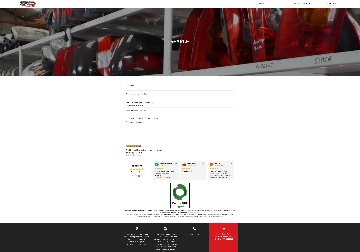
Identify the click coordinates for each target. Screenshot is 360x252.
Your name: (130, 85)
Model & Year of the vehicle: (136, 111)
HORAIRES (279, 4)
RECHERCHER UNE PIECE (303, 4)
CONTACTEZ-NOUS (330, 4)
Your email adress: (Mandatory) (137, 94)
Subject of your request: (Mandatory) (139, 102)
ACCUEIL (263, 4)
